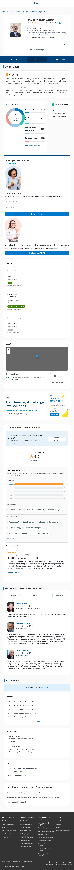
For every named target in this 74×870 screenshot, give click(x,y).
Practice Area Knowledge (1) (19, 533)
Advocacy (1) (14, 522)
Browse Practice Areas (9, 830)
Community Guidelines (10, 864)
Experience (60, 59)
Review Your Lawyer (8, 824)
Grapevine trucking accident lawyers (18, 802)
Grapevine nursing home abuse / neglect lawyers (22, 797)
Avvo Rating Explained (63, 830)
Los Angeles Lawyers (26, 824)
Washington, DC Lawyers (27, 834)
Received (16, 595)
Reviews (37, 59)
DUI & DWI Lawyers (43, 834)
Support (58, 827)
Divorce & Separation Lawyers (44, 844)
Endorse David (60, 595)
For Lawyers (5, 837)
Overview (13, 59)
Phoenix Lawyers (25, 840)
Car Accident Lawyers (44, 841)
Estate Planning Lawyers (45, 837)
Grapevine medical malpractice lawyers (51, 793)
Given (36, 595)
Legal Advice (5, 827)
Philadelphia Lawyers (26, 837)
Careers (58, 824)
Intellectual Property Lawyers (44, 849)
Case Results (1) (29, 522)
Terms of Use (6, 861)
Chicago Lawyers (25, 827)
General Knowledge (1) (33, 528)
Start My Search (37, 214)
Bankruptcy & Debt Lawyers (44, 824)
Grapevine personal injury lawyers (49, 797)
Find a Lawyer (6, 821)
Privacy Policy (16, 861)
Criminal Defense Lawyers (46, 831)
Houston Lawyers (25, 830)
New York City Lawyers (27, 821)
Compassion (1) (15, 528)
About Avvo (59, 821)
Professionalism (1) (41, 533)
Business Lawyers (43, 828)
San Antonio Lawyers (26, 843)
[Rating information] (60, 23)
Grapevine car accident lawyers (17, 793)
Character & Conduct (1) (48, 522)
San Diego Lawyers (26, 846)
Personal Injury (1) (54, 510)
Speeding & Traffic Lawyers (43, 854)
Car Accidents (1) (15, 510)
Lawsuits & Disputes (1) (35, 510)
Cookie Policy (27, 861)
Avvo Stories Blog (7, 834)
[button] (37, 357)
